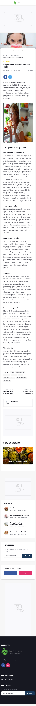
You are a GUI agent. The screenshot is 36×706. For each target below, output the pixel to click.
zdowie (14, 375)
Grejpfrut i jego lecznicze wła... (8, 392)
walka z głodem (21, 378)
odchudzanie (20, 372)
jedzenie (6, 375)
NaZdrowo (6, 55)
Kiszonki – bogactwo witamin (18, 461)
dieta (12, 372)
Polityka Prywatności (7, 679)
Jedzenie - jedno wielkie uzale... (27, 392)
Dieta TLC (12, 508)
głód (20, 375)
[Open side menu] (2, 3)
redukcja (7, 380)
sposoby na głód (9, 378)
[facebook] (5, 77)
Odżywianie (14, 55)
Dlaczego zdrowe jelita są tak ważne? (20, 532)
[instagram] (25, 573)
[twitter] (10, 77)
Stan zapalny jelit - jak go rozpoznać (19, 515)
